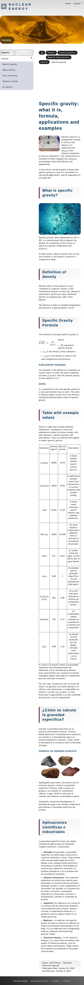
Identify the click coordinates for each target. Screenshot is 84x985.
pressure (43, 248)
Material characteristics (59, 57)
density (69, 243)
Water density (9, 70)
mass (70, 286)
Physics (5, 52)
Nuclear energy (20, 6)
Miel (44, 646)
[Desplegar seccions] (30, 58)
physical (65, 150)
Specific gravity (10, 64)
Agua (44, 576)
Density (5, 59)
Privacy (67, 981)
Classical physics (67, 53)
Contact (56, 981)
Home (68, 3)
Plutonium (44, 486)
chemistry (72, 159)
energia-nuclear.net (39, 981)
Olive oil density (10, 76)
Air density (7, 87)
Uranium (44, 463)
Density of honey (10, 81)
